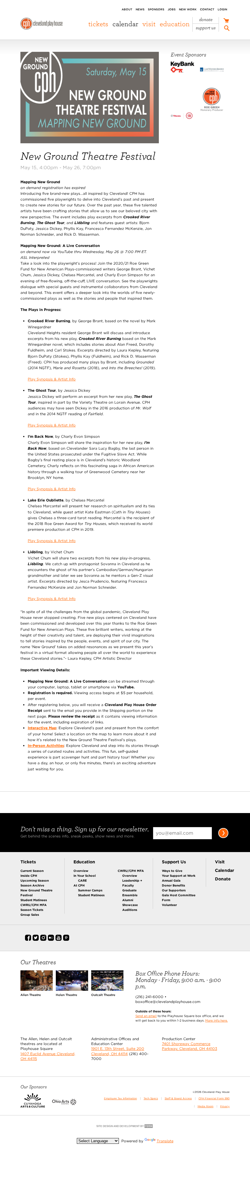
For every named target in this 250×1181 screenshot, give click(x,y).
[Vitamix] (182, 116)
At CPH (79, 885)
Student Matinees (33, 900)
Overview (80, 870)
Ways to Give (172, 870)
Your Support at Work (178, 875)
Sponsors (156, 9)
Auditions (129, 910)
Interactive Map (42, 728)
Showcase (130, 905)
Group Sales (29, 914)
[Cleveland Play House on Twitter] (36, 939)
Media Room (205, 1106)
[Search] (227, 29)
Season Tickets (31, 910)
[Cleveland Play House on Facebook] (28, 939)
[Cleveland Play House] (41, 24)
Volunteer (169, 905)
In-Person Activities (46, 745)
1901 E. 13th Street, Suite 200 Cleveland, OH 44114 (117, 1051)
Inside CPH (28, 875)
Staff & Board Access (178, 1098)
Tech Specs (151, 1098)
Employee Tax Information (120, 1098)
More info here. (216, 1020)
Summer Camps (90, 890)
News (140, 9)
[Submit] (223, 837)
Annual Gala (171, 880)
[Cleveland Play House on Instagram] (43, 939)
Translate (165, 1141)
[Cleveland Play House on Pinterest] (66, 939)
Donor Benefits (173, 885)
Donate (205, 19)
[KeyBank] (182, 68)
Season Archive (32, 885)
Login (222, 9)
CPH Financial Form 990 (214, 1098)
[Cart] (226, 21)
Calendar (125, 24)
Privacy (225, 1106)
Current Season (32, 870)
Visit (148, 24)
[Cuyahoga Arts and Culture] (32, 1104)
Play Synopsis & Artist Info (52, 379)
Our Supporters (174, 890)
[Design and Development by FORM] (125, 1127)
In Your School (84, 875)
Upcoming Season (34, 880)
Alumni (127, 900)
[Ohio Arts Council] (64, 1104)
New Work (188, 9)
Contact (207, 9)
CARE (82, 880)
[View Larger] (89, 142)
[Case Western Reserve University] (211, 70)
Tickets (98, 24)
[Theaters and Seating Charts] (36, 989)
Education (175, 24)
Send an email (146, 1016)
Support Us (206, 27)
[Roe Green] (211, 100)
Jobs (172, 9)
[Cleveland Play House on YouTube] (58, 939)
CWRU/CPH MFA (33, 905)
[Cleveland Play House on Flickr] (51, 939)
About (127, 9)
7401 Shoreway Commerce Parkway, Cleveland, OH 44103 (189, 1046)
